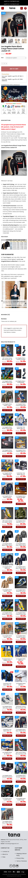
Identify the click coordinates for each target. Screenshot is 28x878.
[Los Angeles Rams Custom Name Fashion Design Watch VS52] (7, 791)
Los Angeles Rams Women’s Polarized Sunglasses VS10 (7, 452)
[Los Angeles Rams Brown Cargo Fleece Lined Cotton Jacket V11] (7, 628)
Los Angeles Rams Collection (14, 44)
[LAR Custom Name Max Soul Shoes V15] (7, 350)
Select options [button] (7, 804)
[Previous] (3, 24)
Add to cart (14, 69)
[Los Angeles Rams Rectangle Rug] (7, 466)
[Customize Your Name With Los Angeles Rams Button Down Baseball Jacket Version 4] (7, 676)
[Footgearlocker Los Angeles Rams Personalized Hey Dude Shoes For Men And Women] (7, 651)
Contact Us (5, 851)
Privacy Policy (20, 858)
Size (2, 57)
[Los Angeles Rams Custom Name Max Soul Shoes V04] (21, 605)
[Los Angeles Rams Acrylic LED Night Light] (21, 488)
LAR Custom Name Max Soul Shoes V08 (21, 753)
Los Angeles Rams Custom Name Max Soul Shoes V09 (21, 405)
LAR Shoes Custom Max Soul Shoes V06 (21, 707)
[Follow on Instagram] (14, 865)
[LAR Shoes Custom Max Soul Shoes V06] (21, 699)
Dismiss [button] (22, 1)
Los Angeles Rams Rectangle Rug (7, 473)
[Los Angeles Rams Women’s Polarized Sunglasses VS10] (7, 442)
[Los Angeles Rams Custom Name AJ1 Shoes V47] (21, 442)
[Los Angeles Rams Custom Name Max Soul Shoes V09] (21, 396)
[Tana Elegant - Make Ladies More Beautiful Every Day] (12, 8)
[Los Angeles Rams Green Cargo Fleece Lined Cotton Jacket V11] (7, 396)
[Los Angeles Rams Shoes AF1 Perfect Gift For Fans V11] (21, 582)
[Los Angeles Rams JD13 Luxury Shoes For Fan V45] (7, 699)
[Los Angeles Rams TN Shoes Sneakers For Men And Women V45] (21, 768)
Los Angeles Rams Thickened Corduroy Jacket (7, 568)
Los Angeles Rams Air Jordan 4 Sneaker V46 (7, 754)
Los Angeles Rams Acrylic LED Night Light (21, 497)
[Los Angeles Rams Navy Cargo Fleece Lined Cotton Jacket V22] (21, 559)
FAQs (3, 857)
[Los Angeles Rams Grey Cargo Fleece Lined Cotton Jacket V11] (7, 814)
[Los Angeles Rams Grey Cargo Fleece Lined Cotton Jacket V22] (21, 536)
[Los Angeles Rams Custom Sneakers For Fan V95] (21, 628)
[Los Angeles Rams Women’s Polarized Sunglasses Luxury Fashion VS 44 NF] (7, 768)
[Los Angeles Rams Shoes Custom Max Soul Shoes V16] (7, 373)
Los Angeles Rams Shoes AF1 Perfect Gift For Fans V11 (21, 591)
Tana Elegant (7, 257)
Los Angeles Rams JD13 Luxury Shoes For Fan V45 (7, 708)
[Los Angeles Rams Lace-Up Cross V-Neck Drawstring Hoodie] (21, 513)
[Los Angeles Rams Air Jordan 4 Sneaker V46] (7, 745)
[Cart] (25, 8)
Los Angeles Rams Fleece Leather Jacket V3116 (7, 497)
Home (2, 44)
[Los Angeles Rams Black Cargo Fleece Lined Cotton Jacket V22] (7, 536)
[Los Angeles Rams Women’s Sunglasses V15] (21, 676)
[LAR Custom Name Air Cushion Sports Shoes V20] (7, 513)
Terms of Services (21, 861)
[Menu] (2, 8)
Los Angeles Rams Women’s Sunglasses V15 (21, 685)
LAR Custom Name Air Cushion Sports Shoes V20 (7, 522)
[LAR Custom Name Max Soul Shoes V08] (21, 745)
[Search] (21, 8)
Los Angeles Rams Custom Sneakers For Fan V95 (21, 637)
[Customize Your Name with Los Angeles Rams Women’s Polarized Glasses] (21, 466)
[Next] (24, 24)
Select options (7, 364)
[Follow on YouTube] (17, 865)
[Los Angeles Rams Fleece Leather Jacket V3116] (7, 488)
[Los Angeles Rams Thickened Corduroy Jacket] (7, 559)
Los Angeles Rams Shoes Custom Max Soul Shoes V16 (7, 382)
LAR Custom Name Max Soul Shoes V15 (7, 358)
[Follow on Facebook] (10, 865)
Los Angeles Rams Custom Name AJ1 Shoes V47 (21, 452)
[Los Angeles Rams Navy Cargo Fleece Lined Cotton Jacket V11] (21, 722)
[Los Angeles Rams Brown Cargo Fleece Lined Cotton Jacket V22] (7, 582)
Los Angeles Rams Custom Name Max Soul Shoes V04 (21, 614)
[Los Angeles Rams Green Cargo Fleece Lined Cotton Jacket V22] (21, 791)
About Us (5, 854)
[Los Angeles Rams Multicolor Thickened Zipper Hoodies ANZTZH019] (21, 651)
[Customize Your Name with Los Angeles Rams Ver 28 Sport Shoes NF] (7, 722)
